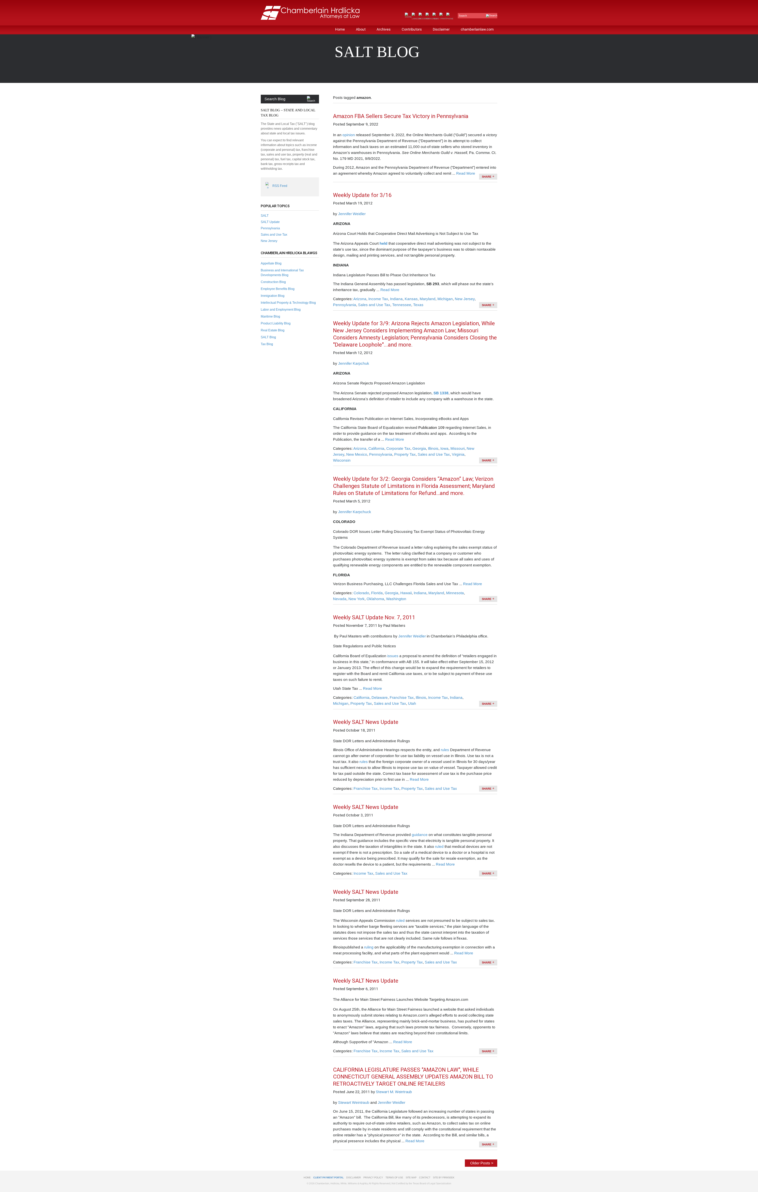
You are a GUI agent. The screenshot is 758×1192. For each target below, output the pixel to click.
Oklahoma (375, 599)
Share (486, 176)
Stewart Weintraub (353, 1102)
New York (356, 599)
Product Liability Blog (276, 323)
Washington (396, 599)
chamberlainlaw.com (477, 29)
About (361, 29)
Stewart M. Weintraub (394, 1092)
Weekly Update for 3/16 (362, 195)
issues (392, 656)
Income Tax (378, 299)
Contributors (412, 29)
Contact (424, 1177)
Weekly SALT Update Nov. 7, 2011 (374, 617)
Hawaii (406, 593)
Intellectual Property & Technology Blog (288, 302)
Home (340, 29)
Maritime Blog (270, 316)
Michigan (445, 299)
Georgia (419, 448)
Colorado (361, 593)
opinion (348, 135)
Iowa (444, 448)
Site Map (411, 1177)
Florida (377, 593)
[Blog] (435, 19)
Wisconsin (342, 460)
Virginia (458, 454)
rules (445, 750)
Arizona (359, 299)
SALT (265, 215)
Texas (418, 305)
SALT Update (270, 222)
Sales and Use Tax (274, 234)
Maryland (427, 299)
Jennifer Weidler (352, 214)
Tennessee (401, 305)
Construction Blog (273, 282)
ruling (368, 947)
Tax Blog (267, 344)
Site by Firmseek (443, 1177)
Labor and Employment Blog (281, 309)
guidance (420, 835)
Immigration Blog (272, 295)
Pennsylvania (270, 228)
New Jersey (269, 241)
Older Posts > (481, 1163)
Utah (412, 703)
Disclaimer (441, 29)
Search (463, 15)
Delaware (379, 697)
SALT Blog (268, 337)
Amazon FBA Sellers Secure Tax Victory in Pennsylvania (400, 116)
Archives (384, 29)
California (376, 448)
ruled (439, 846)
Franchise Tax (402, 697)
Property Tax (405, 454)
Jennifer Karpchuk (353, 363)
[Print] (442, 19)
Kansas (411, 299)
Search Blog (275, 99)
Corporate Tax (398, 448)
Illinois (433, 448)
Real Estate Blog (272, 330)
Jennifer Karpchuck (354, 512)
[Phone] (449, 19)
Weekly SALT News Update (365, 722)
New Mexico (356, 454)
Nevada (339, 599)
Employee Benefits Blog (278, 289)
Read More (465, 173)
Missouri (457, 448)
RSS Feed (279, 185)
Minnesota (455, 593)
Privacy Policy (373, 1177)
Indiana (396, 299)
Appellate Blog (271, 263)
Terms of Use (394, 1177)
